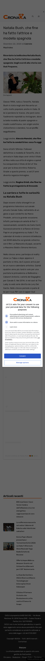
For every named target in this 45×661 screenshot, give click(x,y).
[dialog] (22, 330)
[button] (22, 327)
